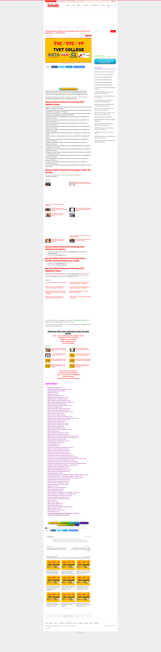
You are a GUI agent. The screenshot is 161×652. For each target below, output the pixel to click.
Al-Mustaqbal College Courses (55, 505)
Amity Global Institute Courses (55, 490)
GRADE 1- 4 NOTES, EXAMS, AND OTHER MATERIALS (68, 374)
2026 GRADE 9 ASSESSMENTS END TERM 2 (103, 82)
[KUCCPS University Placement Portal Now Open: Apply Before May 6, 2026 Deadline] (72, 210)
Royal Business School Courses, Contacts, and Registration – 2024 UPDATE (58, 365)
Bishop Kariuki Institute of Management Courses (60, 389)
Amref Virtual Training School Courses (57, 487)
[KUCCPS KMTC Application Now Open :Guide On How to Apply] (72, 241)
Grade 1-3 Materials (71, 1)
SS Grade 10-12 (95, 5)
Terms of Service (64, 625)
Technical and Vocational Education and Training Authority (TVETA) (61, 98)
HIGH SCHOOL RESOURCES (68, 343)
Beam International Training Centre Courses (58, 410)
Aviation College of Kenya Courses (56, 442)
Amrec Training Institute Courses (56, 489)
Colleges (87, 35)
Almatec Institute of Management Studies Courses (60, 507)
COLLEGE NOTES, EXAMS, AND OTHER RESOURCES (68, 378)
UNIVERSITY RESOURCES (68, 376)
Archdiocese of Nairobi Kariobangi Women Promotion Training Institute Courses (67, 458)
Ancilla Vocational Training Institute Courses (58, 481)
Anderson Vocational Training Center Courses (59, 479)
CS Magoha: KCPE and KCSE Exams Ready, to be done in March (62, 465)
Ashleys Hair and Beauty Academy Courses (58, 452)
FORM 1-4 (65, 523)
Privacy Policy (70, 625)
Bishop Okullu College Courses (55, 387)
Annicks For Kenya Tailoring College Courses (58, 471)
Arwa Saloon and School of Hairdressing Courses (59, 453)
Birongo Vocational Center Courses (56, 391)
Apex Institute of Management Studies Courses (59, 470)
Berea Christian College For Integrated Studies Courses (61, 402)
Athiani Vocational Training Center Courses (58, 449)
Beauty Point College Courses (55, 407)
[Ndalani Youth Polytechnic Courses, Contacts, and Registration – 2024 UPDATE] (48, 361)
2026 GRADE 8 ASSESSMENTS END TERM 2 (103, 79)
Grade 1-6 (79, 5)
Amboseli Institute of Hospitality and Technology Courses (62, 494)
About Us (91, 623)
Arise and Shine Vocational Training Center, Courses (60, 455)
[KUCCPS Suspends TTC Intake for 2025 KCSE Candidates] (48, 184)
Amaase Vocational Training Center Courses (58, 498)
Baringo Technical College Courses (56, 421)
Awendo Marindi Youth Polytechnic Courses (58, 441)
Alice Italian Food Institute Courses (56, 510)
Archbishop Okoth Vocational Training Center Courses (61, 460)
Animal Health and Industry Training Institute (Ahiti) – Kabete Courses (65, 476)
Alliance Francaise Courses (54, 508)
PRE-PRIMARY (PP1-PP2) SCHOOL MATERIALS (68, 372)
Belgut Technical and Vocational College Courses (60, 405)
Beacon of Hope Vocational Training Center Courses (60, 412)
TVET (90, 35)
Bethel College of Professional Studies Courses (59, 400)
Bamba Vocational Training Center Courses (58, 432)
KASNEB (71, 524)
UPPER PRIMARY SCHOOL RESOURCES (68, 371)
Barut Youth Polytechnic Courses (56, 413)
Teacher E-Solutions (112, 625)
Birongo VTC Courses (53, 392)
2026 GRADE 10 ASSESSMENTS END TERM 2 (103, 85)
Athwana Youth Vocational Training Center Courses (60, 447)
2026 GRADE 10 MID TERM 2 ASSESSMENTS (103, 117)
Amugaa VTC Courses (53, 486)
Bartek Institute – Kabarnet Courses (57, 415)
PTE (77, 524)
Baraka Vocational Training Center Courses (58, 424)
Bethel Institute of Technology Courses (57, 399)
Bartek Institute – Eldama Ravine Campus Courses (60, 416)
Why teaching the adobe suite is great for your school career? (63, 461)
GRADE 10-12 (55, 523)
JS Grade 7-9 (87, 5)
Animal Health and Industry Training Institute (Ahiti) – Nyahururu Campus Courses (68, 474)
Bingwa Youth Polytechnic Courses (56, 395)
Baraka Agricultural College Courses (56, 428)
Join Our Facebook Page (69, 89)
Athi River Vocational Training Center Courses (59, 450)
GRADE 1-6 (84, 523)
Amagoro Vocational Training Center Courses (59, 497)
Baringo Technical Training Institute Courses (59, 420)
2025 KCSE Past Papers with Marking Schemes (104, 74)
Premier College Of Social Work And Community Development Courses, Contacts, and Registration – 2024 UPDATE (55, 292)
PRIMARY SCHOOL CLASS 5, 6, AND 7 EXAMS (68, 337)
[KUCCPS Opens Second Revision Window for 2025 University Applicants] (72, 184)
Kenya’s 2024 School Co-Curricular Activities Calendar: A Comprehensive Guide (59, 349)
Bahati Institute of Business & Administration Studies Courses (63, 437)
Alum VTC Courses (52, 500)
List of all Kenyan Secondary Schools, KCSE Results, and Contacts (63, 513)
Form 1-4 (103, 5)
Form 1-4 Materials (80, 1)
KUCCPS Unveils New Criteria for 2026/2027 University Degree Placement (58, 240)
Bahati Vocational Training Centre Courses (58, 434)
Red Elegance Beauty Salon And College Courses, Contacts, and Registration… (82, 365)
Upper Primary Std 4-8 (61, 1)
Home (67, 5)
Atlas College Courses (53, 445)
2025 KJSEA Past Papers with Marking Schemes (104, 71)
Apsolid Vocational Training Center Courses (58, 466)
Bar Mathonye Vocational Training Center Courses (60, 429)
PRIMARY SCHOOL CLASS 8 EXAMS (68, 339)
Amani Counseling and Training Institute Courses (60, 495)
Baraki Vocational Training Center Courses (58, 423)
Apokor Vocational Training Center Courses (58, 468)
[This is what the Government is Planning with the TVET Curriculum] (72, 350)
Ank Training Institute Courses (55, 473)
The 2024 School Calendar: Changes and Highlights (55, 282)
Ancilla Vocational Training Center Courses (58, 482)
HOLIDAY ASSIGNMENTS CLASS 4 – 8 (68, 341)
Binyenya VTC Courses (53, 394)
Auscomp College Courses (54, 444)
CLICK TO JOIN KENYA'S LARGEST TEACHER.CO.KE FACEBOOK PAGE (105, 61)
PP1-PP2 (73, 5)
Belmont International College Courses (57, 403)
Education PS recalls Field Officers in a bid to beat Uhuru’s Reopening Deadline (67, 463)
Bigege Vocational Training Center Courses (58, 397)
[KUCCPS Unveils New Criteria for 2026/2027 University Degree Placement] (48, 241)
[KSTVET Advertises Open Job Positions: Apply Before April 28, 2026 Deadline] (48, 210)
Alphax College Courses (53, 502)
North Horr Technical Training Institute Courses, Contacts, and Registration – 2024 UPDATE (80, 549)
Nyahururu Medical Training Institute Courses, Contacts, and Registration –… (83, 360)
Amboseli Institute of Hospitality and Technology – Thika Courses (64, 492)
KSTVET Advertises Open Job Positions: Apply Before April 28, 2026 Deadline (59, 209)
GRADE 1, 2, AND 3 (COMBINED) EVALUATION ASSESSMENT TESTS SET (68, 335)
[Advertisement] (80, 18)
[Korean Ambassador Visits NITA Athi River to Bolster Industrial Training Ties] (72, 215)
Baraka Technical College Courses (56, 426)
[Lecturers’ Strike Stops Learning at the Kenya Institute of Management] (72, 355)
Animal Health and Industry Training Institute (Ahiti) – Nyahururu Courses (66, 478)
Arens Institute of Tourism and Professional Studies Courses (62, 457)
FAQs (75, 625)
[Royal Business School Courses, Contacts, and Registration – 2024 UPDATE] (48, 366)
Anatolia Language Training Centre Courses (58, 484)
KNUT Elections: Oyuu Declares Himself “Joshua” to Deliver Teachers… (57, 214)
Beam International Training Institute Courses (59, 408)
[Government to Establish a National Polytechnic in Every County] (48, 355)
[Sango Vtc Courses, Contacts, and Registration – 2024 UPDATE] (68, 597)
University (86, 623)
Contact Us (96, 623)
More (108, 6)
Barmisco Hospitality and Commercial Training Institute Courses (63, 418)
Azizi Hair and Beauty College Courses (57, 439)
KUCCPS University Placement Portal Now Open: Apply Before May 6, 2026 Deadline (83, 209)
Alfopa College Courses (53, 511)
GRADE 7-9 (75, 523)
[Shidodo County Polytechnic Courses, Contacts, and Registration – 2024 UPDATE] (68, 565)
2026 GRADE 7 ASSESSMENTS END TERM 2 (103, 77)
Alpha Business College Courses (55, 503)
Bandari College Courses (54, 431)
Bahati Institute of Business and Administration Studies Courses (63, 436)
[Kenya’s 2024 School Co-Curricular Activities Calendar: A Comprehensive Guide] (48, 350)
